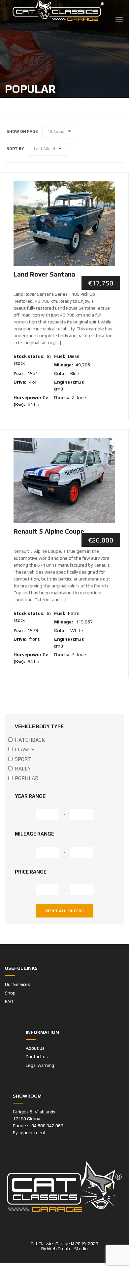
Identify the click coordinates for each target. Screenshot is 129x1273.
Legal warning (40, 1065)
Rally (23, 769)
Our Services (17, 984)
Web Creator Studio (67, 1248)
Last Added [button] (44, 148)
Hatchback (30, 740)
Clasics (24, 749)
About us (35, 1048)
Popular (27, 778)
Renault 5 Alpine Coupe (49, 531)
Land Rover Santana (44, 274)
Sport (23, 759)
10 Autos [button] (56, 131)
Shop (10, 992)
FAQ (9, 1001)
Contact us (37, 1056)
